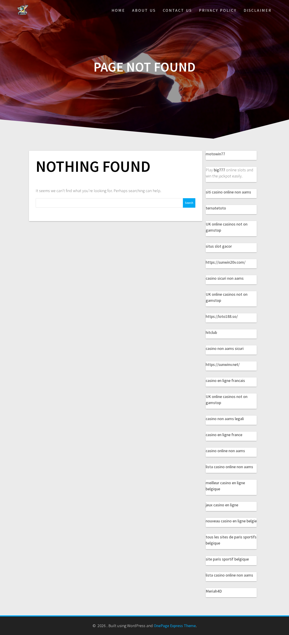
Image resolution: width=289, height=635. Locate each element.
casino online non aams (225, 450)
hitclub (211, 332)
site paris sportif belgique (227, 559)
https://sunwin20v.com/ (225, 262)
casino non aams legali (225, 418)
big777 (219, 169)
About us (144, 10)
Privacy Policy (218, 10)
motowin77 (215, 153)
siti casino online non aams (228, 192)
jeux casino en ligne (222, 504)
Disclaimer (258, 10)
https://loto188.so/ (222, 316)
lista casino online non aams (229, 466)
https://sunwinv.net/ (223, 364)
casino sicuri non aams (225, 278)
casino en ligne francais (225, 380)
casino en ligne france (224, 434)
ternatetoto (216, 208)
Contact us (177, 10)
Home (118, 10)
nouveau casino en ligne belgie (231, 520)
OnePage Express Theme (175, 625)
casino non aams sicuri (225, 348)
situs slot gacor (219, 246)
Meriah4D (214, 591)
